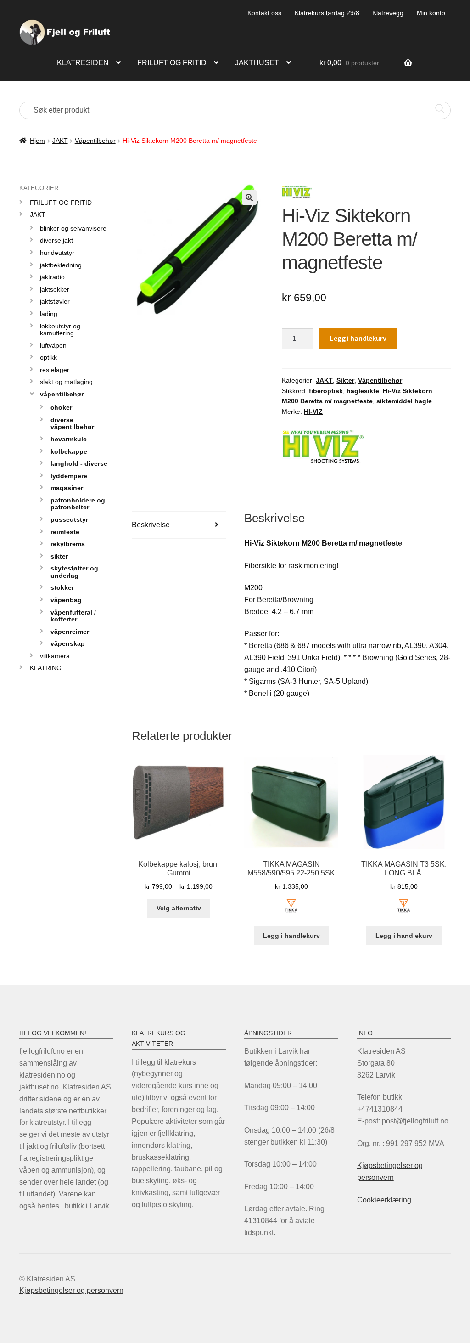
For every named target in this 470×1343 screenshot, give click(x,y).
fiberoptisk (326, 391)
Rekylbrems (67, 543)
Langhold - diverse (78, 463)
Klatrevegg (387, 13)
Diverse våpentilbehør (72, 423)
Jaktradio (52, 277)
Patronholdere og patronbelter (77, 504)
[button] (249, 197)
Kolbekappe (68, 451)
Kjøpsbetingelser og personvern (71, 1290)
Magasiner (66, 487)
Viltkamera (55, 656)
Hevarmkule (68, 439)
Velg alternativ (179, 908)
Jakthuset (257, 63)
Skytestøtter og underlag (74, 571)
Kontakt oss (264, 13)
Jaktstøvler (55, 301)
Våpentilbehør (95, 140)
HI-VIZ (313, 411)
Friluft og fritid (172, 63)
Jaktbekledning (61, 265)
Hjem (37, 140)
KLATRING (46, 668)
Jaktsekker (54, 289)
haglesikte (363, 391)
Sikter (345, 380)
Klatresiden (83, 63)
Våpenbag (66, 600)
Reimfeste (64, 532)
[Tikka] (291, 911)
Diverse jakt (56, 240)
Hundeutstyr (57, 252)
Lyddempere (68, 476)
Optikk (48, 357)
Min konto (431, 13)
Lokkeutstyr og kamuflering (60, 329)
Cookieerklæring (384, 1200)
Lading (48, 313)
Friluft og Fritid (61, 202)
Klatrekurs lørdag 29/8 (327, 13)
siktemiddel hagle (404, 401)
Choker (61, 407)
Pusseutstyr (69, 519)
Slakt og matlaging (66, 381)
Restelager (54, 369)
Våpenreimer (69, 631)
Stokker (62, 587)
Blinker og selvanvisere (73, 228)
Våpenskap (67, 643)
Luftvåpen (53, 345)
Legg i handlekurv (358, 338)
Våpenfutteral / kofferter (73, 616)
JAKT (60, 140)
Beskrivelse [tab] (151, 525)
